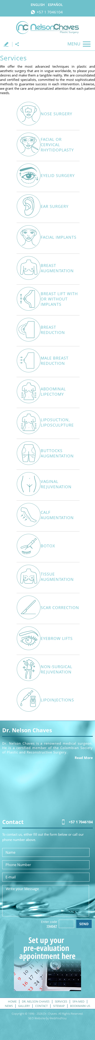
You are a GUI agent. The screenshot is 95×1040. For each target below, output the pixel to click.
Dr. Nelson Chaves (35, 1001)
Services (61, 1001)
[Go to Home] (47, 27)
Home (12, 1001)
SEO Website (36, 1018)
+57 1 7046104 (50, 12)
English (38, 4)
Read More (84, 757)
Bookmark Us (80, 1006)
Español (55, 4)
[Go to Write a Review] (7, 44)
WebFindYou (57, 1018)
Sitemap (59, 1006)
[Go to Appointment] (47, 990)
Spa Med (78, 1001)
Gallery (24, 1006)
